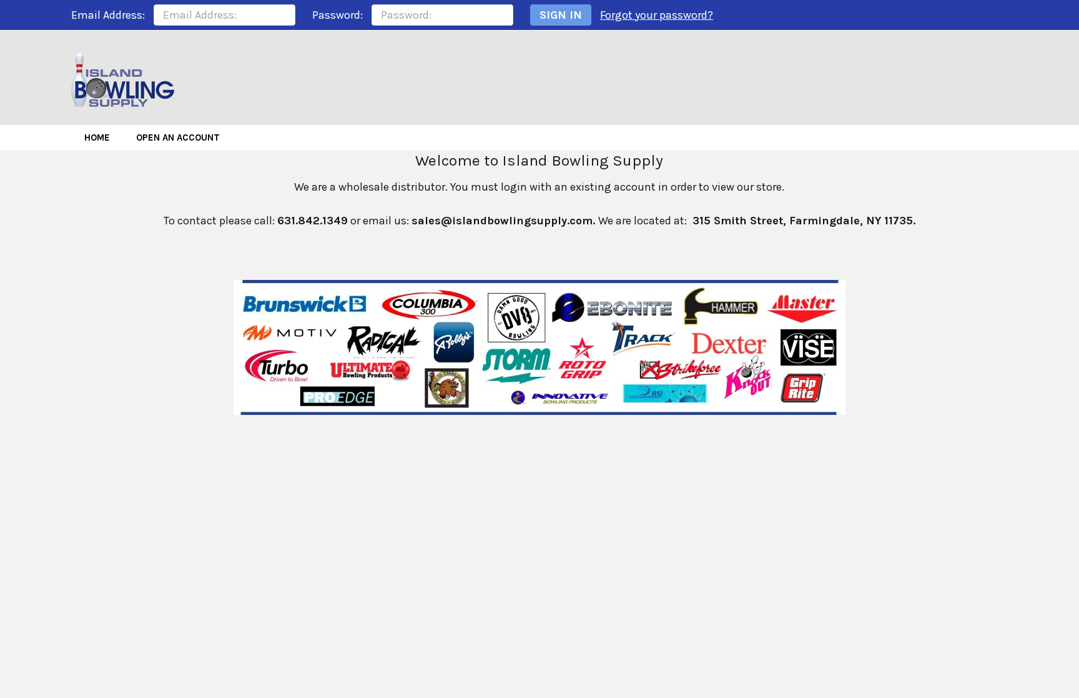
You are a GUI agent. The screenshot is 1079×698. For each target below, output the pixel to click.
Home (97, 137)
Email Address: (108, 15)
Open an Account (178, 137)
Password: (337, 15)
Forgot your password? (656, 15)
